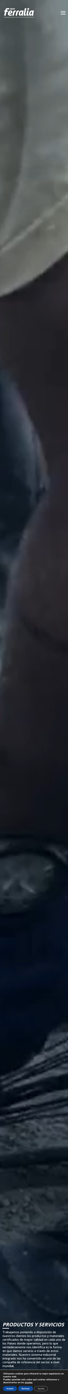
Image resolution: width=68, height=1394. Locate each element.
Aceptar (10, 1388)
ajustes (28, 1382)
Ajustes (41, 1388)
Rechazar (25, 1388)
